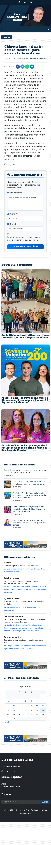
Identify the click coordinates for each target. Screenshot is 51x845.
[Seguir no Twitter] (25, 2)
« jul (7, 722)
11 (20, 706)
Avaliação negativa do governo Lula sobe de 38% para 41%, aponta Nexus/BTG (25, 471)
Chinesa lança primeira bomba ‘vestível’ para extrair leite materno (23, 50)
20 (31, 710)
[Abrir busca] (49, 29)
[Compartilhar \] (18, 66)
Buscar (45, 802)
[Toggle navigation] (4, 29)
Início (3, 784)
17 (14, 710)
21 (37, 710)
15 (43, 706)
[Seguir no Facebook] (19, 2)
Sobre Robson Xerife (10, 786)
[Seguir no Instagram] (31, 2)
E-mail (13, 224)
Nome (13, 214)
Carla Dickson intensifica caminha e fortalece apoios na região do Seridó (25, 336)
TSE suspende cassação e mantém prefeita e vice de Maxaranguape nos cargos (29, 522)
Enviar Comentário (27, 246)
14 (37, 706)
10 (14, 706)
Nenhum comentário (38, 58)
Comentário (16, 192)
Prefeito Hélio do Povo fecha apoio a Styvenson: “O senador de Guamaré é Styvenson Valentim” (24, 400)
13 (31, 706)
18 (20, 710)
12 (25, 706)
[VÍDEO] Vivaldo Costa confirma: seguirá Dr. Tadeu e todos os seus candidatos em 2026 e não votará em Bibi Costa (25, 590)
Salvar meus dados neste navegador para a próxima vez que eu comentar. (23, 238)
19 (25, 710)
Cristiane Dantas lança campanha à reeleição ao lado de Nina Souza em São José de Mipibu (24, 447)
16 (8, 710)
